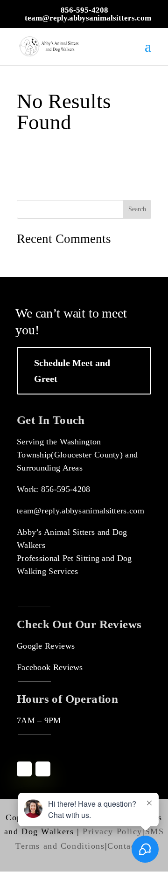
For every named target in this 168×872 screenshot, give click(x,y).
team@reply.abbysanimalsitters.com (80, 510)
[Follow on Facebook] (24, 768)
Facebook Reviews (50, 667)
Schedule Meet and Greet (72, 371)
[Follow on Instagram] (42, 768)
